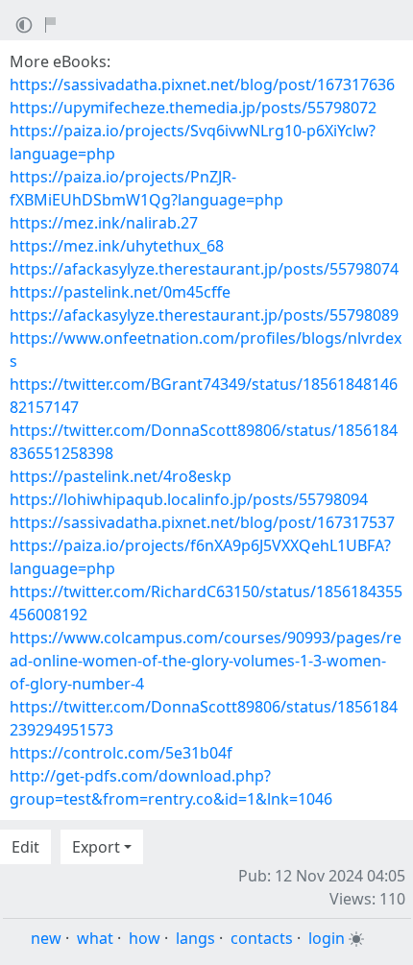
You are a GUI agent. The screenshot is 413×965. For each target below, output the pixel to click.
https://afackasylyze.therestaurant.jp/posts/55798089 (204, 315)
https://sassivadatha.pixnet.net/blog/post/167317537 (202, 522)
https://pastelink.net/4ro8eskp (120, 476)
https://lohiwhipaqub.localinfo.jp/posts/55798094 (189, 499)
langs (195, 938)
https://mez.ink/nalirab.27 (104, 222)
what (95, 938)
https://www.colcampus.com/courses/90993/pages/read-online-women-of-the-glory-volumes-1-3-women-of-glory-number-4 (205, 660)
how (144, 938)
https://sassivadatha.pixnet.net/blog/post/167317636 (202, 84)
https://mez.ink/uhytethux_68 (117, 245)
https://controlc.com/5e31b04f (121, 752)
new (46, 938)
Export (96, 846)
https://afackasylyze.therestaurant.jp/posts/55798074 (204, 268)
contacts (262, 938)
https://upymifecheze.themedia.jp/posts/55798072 (193, 107)
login (326, 938)
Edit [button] (25, 846)
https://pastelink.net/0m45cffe (120, 291)
